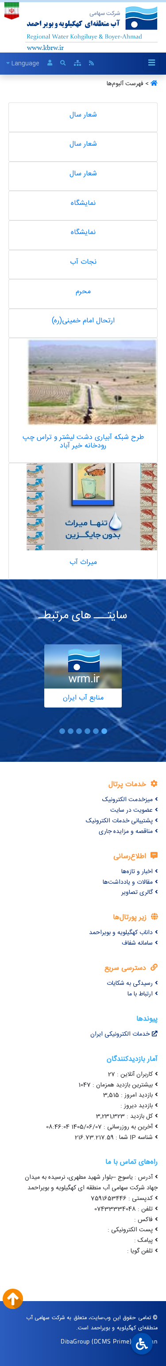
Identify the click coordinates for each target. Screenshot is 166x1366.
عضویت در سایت (131, 810)
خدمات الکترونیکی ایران (120, 1034)
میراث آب (83, 562)
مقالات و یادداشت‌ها (128, 882)
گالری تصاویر (137, 892)
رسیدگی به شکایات (130, 983)
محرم (83, 292)
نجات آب (83, 262)
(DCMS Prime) (111, 1341)
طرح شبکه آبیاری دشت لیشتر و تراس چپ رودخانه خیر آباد (83, 441)
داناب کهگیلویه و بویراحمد (121, 932)
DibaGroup (75, 1341)
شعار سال (83, 115)
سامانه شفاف (137, 943)
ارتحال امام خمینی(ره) (83, 321)
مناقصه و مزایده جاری (126, 831)
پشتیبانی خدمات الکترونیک (119, 821)
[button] (104, 731)
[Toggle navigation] (151, 63)
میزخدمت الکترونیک (127, 800)
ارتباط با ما (140, 994)
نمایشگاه (83, 203)
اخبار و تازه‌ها (137, 872)
